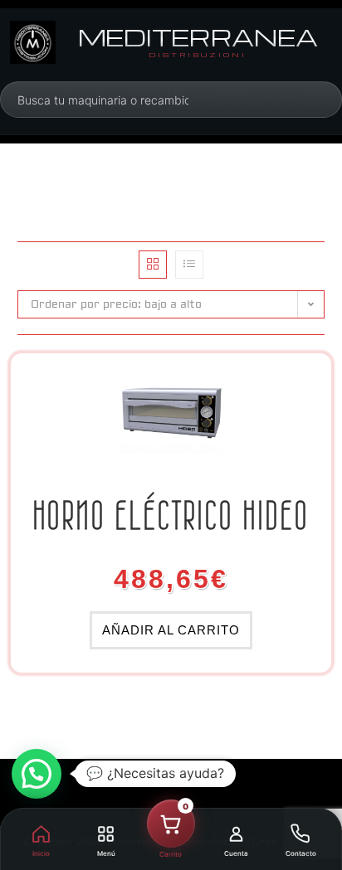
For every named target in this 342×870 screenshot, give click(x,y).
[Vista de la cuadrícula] (153, 264)
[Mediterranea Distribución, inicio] (33, 43)
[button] (36, 774)
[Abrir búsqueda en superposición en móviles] (103, 99)
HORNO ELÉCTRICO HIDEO (171, 515)
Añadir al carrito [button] (171, 630)
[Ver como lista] (189, 264)
